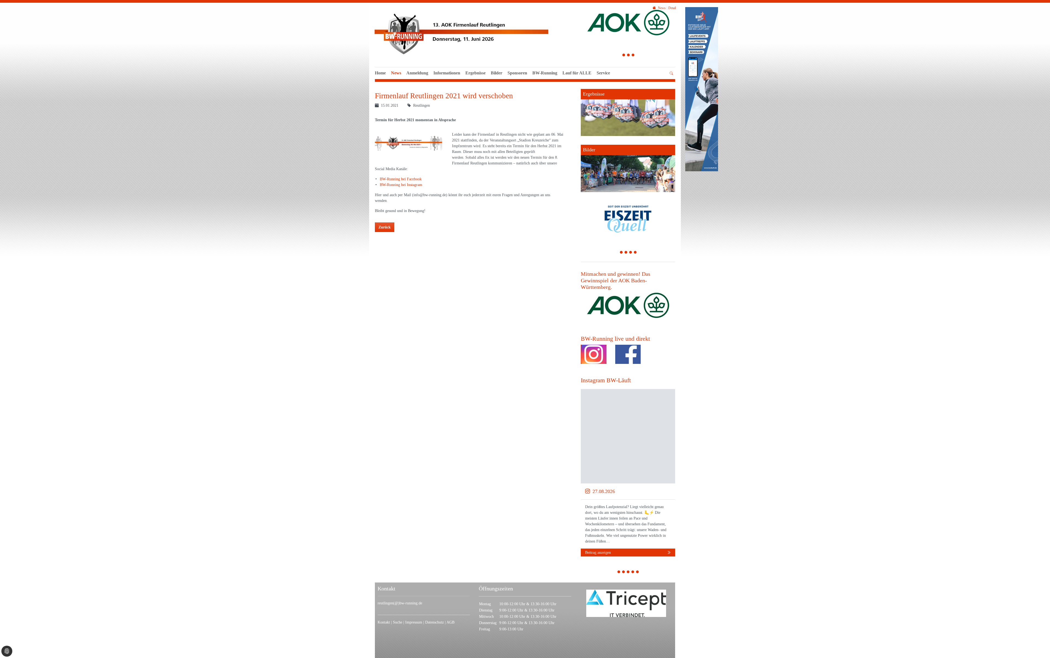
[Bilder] (628, 168)
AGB (450, 622)
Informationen (446, 73)
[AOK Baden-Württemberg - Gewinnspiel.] (628, 305)
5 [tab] (637, 572)
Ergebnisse (475, 73)
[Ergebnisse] (628, 112)
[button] (577, 79)
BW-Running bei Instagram (401, 185)
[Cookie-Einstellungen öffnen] (6, 651)
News (396, 73)
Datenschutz (434, 622)
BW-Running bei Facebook (401, 179)
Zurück (384, 227)
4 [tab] (635, 253)
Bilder (496, 73)
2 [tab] (628, 55)
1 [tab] (624, 55)
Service (603, 73)
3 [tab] (633, 55)
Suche (397, 622)
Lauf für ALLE (576, 73)
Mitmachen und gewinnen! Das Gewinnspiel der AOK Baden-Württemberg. (615, 280)
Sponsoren (517, 73)
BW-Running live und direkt (615, 338)
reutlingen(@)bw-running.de (400, 603)
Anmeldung (417, 73)
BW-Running (544, 73)
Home (380, 73)
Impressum (413, 622)
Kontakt (384, 622)
